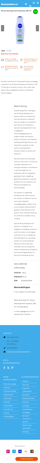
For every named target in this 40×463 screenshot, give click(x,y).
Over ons (26, 385)
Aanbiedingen (9, 416)
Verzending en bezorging (28, 410)
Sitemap (26, 432)
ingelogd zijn (24, 311)
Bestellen (26, 395)
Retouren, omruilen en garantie (27, 419)
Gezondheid (8, 406)
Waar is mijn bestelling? (27, 426)
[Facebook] (4, 368)
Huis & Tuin (8, 409)
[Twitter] (8, 368)
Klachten (26, 402)
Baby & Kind (8, 395)
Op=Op (6, 413)
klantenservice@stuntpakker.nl (12, 352)
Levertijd (26, 406)
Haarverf (7, 387)
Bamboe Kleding (10, 391)
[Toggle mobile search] (34, 3)
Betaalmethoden (28, 398)
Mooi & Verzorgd (10, 384)
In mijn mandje (26, 459)
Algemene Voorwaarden (27, 389)
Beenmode (8, 398)
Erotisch (7, 402)
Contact (25, 381)
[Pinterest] (12, 368)
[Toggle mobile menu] (38, 3)
